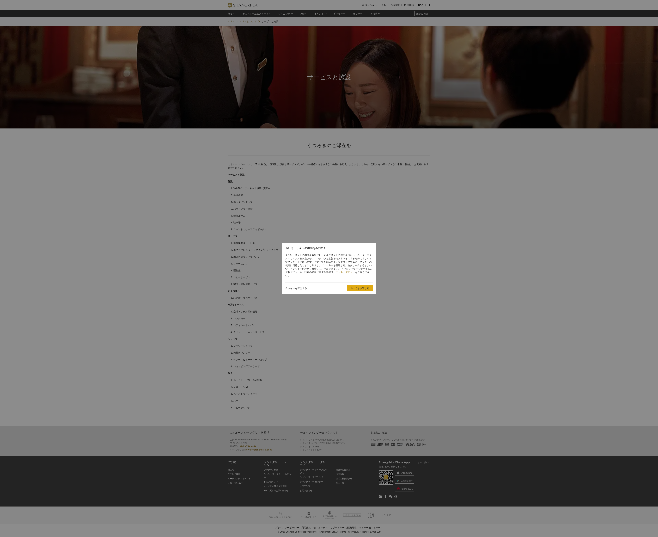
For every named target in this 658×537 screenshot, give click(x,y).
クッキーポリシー (345, 272)
